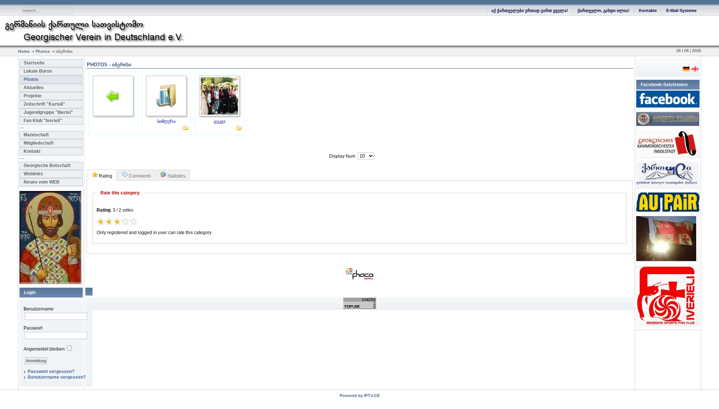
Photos (43, 51)
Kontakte (648, 10)
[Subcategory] (186, 129)
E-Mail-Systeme (681, 10)
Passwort (33, 328)
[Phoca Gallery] (360, 278)
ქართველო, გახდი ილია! (603, 10)
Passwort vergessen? (51, 371)
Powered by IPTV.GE (360, 395)
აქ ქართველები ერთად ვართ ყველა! (529, 10)
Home (24, 51)
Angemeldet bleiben (44, 349)
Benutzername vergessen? (57, 377)
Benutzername (39, 309)
